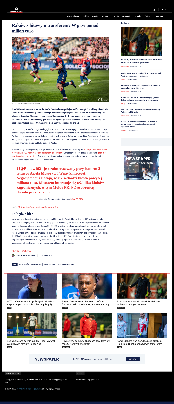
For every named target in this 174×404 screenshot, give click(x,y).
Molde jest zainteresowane (95, 149)
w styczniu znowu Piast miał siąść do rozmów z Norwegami (37, 153)
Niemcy (65, 307)
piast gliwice (49, 264)
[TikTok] (165, 9)
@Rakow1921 (31, 168)
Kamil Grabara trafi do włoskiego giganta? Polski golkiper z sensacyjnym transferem (139, 342)
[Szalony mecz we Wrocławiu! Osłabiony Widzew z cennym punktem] (141, 41)
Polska (26, 251)
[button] (154, 9)
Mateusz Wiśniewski (28, 255)
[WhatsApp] (106, 255)
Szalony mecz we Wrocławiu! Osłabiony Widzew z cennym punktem (138, 303)
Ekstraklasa (125, 66)
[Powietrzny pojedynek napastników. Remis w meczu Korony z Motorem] (87, 325)
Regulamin (37, 389)
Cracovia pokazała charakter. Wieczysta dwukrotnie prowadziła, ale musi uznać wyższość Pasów (139, 124)
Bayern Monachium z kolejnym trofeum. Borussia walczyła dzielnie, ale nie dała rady (85, 303)
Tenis (9, 307)
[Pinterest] (101, 255)
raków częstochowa (66, 264)
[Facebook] (162, 9)
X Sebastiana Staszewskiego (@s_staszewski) (38, 207)
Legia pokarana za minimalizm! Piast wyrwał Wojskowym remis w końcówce (31, 342)
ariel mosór (24, 264)
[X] (168, 9)
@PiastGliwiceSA (71, 173)
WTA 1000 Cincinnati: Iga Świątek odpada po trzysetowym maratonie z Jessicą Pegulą (31, 303)
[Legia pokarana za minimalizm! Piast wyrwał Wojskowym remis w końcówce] (32, 325)
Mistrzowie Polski (23, 389)
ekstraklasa (36, 264)
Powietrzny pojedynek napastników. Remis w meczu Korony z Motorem (86, 342)
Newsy (15, 251)
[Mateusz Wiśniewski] (14, 255)
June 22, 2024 (77, 199)
